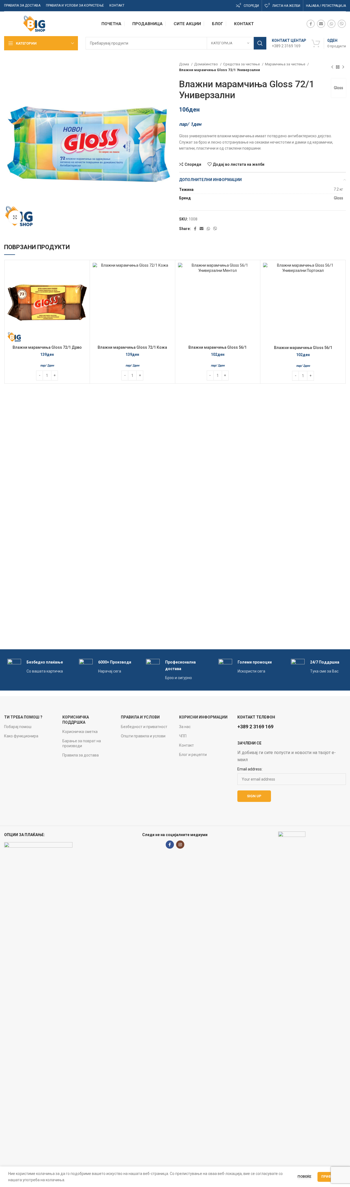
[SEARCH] (260, 43)
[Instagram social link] (180, 844)
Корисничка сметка (80, 731)
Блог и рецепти (193, 754)
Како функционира (21, 736)
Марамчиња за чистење (285, 64)
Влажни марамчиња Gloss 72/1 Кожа (132, 347)
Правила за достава (80, 755)
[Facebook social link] (311, 24)
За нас (185, 727)
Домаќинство (206, 64)
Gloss (338, 88)
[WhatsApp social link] (331, 24)
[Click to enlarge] (15, 217)
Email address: (249, 769)
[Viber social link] (342, 24)
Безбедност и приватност (144, 727)
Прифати (329, 1177)
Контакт (186, 745)
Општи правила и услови (143, 736)
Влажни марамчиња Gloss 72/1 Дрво (47, 347)
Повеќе (304, 1176)
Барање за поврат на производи (81, 743)
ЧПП (182, 736)
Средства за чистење (242, 64)
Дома (184, 64)
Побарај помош (17, 727)
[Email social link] (321, 24)
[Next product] (343, 67)
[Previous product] (332, 67)
